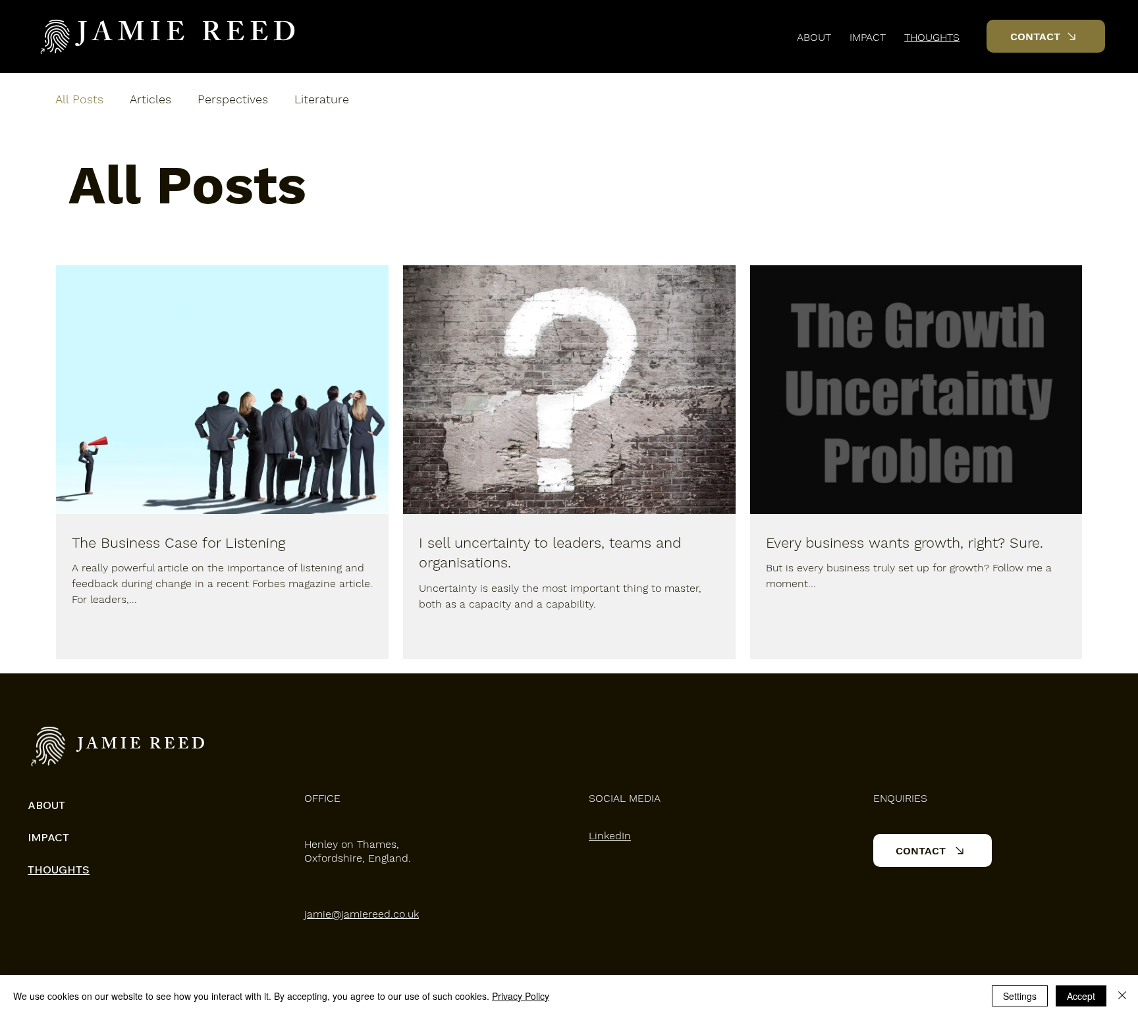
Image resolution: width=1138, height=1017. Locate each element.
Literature (321, 99)
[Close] (1122, 995)
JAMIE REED (189, 36)
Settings (1020, 996)
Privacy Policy (520, 996)
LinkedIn (610, 835)
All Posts (79, 99)
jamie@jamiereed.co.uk (361, 914)
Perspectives (233, 99)
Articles (150, 99)
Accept (1081, 996)
